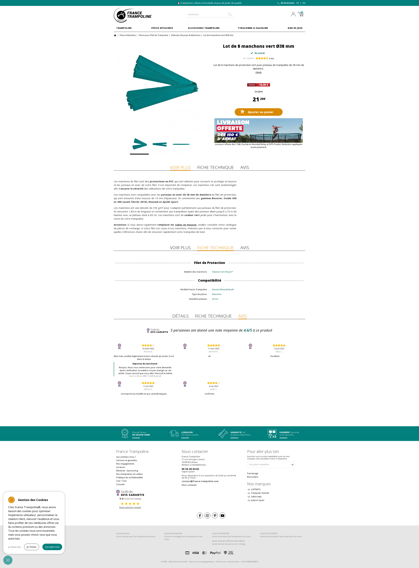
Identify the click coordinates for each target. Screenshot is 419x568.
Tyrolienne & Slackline (253, 28)
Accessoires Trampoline (204, 28)
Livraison (120, 467)
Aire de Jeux (295, 28)
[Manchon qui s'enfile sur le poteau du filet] (181, 145)
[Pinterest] (215, 515)
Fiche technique (215, 167)
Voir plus (180, 167)
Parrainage (252, 473)
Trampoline (124, 28)
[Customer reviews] (130, 492)
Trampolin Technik (259, 492)
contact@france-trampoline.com (200, 481)
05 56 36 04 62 (287, 2)
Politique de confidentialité (129, 477)
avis (271, 58)
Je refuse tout (14, 547)
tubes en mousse (185, 224)
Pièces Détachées (162, 28)
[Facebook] (200, 515)
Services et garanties (126, 460)
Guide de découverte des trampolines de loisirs (281, 536)
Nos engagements (125, 463)
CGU (124, 480)
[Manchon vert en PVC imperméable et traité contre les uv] (160, 145)
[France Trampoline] (136, 15)
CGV (118, 480)
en (304, 2)
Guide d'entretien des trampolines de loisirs (231, 536)
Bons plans (252, 476)
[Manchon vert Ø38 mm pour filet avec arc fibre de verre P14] (160, 85)
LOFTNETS (255, 489)
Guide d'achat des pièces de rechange (229, 544)
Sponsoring (132, 470)
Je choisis (31, 546)
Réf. (244, 58)
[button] (7, 560)
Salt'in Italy (256, 496)
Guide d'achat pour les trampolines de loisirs (135, 536)
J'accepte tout (52, 546)
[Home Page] (115, 35)
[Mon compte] (294, 14)
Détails (258, 72)
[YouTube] (222, 515)
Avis (244, 167)
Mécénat (120, 470)
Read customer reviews (130, 507)
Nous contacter (189, 485)
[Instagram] (207, 515)
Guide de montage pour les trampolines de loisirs (183, 538)
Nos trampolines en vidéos (129, 474)
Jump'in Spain (257, 500)
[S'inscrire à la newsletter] (292, 465)
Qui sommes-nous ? (126, 456)
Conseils (120, 484)
